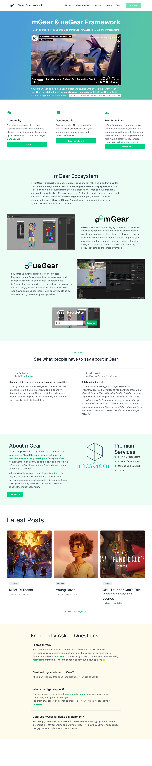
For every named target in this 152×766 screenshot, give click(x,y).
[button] (27, 144)
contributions (52, 473)
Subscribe (91, 323)
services (109, 135)
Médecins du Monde (127, 142)
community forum (75, 694)
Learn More (15, 494)
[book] (58, 112)
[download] (107, 112)
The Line (29, 376)
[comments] (9, 112)
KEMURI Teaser (21, 590)
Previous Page (73, 611)
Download (133, 5)
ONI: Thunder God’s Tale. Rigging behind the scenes (122, 594)
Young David (66, 590)
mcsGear (60, 458)
